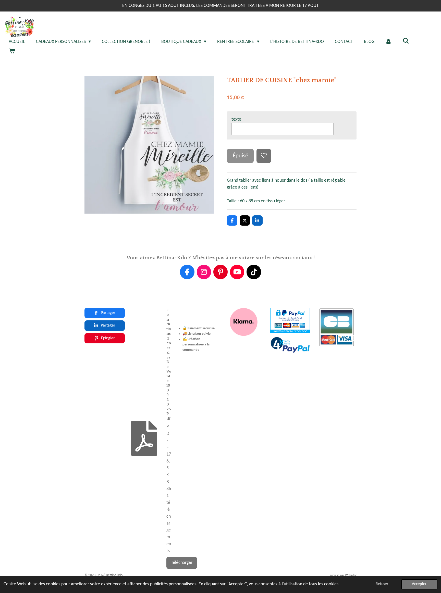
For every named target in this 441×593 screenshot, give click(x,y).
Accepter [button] (419, 584)
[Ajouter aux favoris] (263, 156)
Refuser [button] (382, 584)
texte (236, 119)
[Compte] (388, 41)
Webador (351, 575)
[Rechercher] (406, 41)
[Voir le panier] (12, 51)
